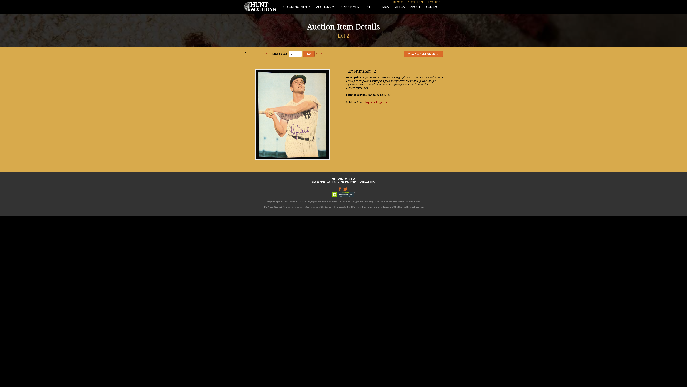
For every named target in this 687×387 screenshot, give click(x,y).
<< (265, 54)
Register (398, 1)
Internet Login (415, 1)
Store (371, 7)
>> (321, 54)
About (415, 7)
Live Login (434, 1)
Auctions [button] (324, 7)
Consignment (350, 7)
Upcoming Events (297, 7)
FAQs (385, 7)
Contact (433, 7)
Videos (399, 7)
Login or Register (376, 102)
